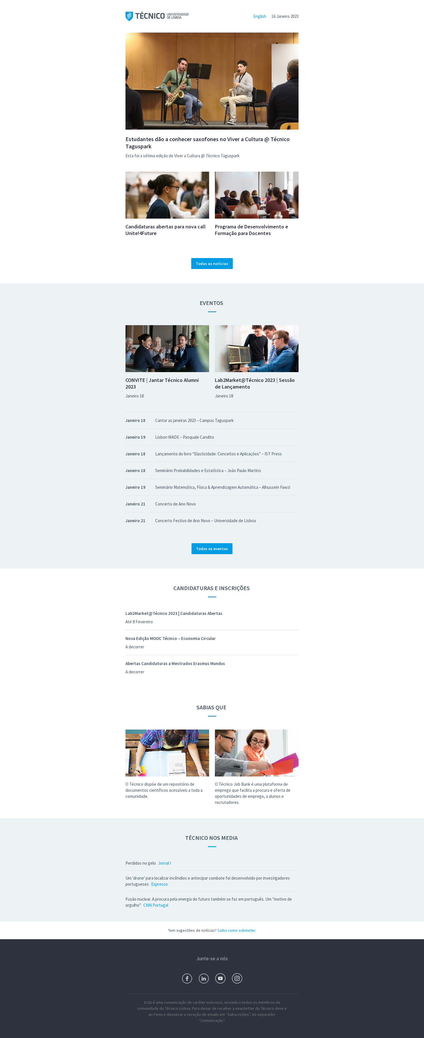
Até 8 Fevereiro (139, 621)
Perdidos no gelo (140, 863)
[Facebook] (187, 978)
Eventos (212, 302)
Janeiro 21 (135, 504)
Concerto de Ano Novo (175, 504)
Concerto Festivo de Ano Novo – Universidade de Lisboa (205, 520)
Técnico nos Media (212, 837)
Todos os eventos (212, 548)
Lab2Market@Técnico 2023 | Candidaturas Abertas (173, 613)
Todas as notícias (212, 263)
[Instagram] (237, 978)
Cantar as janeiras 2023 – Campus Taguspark (194, 420)
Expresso (159, 884)
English (259, 16)
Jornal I (164, 863)
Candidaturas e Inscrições (212, 588)
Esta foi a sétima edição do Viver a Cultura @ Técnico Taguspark (182, 155)
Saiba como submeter (236, 930)
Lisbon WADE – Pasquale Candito (184, 437)
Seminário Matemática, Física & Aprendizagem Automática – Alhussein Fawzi (222, 487)
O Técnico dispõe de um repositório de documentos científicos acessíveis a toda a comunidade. (163, 790)
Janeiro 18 (134, 396)
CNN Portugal (155, 905)
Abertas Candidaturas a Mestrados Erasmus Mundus (175, 663)
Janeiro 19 (135, 437)
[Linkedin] (204, 978)
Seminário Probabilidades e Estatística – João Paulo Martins (208, 470)
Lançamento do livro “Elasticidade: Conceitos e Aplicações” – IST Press (218, 454)
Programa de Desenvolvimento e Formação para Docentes (251, 229)
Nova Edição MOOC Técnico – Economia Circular (170, 638)
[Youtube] (220, 978)
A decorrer (134, 646)
